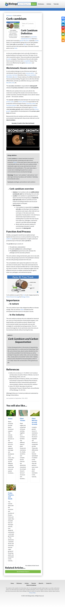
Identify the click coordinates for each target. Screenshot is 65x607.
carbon (22, 309)
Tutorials (56, 4)
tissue (15, 162)
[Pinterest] (63, 27)
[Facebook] (63, 18)
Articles (49, 4)
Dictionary (41, 4)
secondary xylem (30, 103)
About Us (41, 583)
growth (22, 40)
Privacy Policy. (32, 592)
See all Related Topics (23, 571)
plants (27, 40)
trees (15, 48)
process (35, 107)
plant (16, 77)
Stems (10, 419)
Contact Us (48, 583)
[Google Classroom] (63, 37)
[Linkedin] (63, 24)
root (13, 82)
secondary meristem (11, 75)
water (9, 59)
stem (10, 82)
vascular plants (30, 73)
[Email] (63, 34)
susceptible (27, 61)
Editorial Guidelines (31, 585)
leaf (7, 82)
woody (37, 40)
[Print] (63, 31)
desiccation (29, 63)
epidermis (9, 238)
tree (24, 295)
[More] (63, 40)
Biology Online (25, 297)
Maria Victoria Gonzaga (12, 297)
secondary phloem (11, 105)
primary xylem (10, 101)
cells (25, 44)
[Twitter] (63, 21)
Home (12, 583)
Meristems (9, 77)
